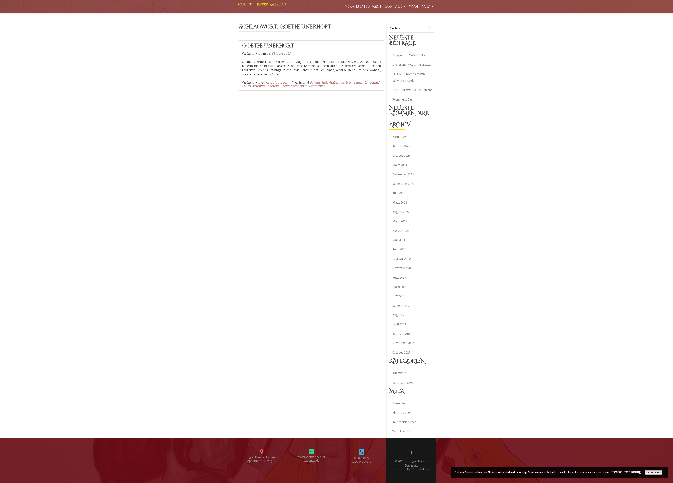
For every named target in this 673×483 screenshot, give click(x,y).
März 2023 (399, 202)
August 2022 (400, 212)
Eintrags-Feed (402, 412)
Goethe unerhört (268, 45)
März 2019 (399, 287)
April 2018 (399, 324)
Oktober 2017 (401, 352)
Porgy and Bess (403, 99)
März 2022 (399, 221)
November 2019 (403, 268)
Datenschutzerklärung (625, 472)
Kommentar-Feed (404, 422)
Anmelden (399, 403)
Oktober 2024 (401, 155)
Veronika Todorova (266, 86)
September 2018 (403, 305)
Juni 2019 (399, 277)
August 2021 (400, 230)
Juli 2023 (398, 193)
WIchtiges (420, 6)
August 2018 (400, 315)
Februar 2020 (401, 259)
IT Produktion (420, 469)
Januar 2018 (401, 333)
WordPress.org (402, 431)
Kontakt (394, 6)
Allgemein (399, 373)
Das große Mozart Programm (412, 64)
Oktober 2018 (401, 296)
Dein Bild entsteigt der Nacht (412, 90)
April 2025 (399, 137)
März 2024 (399, 165)
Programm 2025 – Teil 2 (408, 55)
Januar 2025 (401, 146)
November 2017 (403, 343)
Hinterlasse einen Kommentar (304, 86)
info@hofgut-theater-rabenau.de (312, 458)
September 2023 (403, 183)
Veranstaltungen (363, 6)
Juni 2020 (399, 249)
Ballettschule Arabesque (327, 82)
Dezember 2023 (403, 174)
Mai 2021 (398, 240)
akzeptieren (653, 472)
